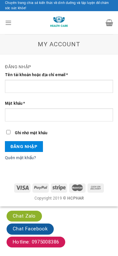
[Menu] (8, 22)
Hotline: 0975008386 (36, 242)
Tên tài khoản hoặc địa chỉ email (36, 75)
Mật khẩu (15, 103)
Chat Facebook (30, 229)
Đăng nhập (24, 146)
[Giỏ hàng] (109, 22)
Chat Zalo (24, 216)
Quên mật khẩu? (20, 157)
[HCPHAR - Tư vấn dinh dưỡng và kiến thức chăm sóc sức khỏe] (59, 22)
